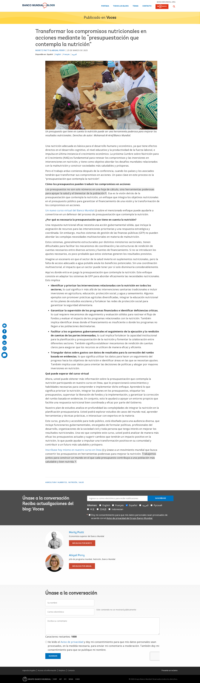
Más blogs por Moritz (82, 543)
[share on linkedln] (4, 343)
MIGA (71, 679)
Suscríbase (160, 498)
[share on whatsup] (4, 348)
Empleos (62, 670)
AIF (60, 679)
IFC (65, 679)
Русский (158, 505)
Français (66, 54)
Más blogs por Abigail (82, 566)
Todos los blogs (121, 6)
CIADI (77, 679)
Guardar (53, 656)
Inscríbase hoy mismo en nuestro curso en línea (73, 449)
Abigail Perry (58, 50)
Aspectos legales (29, 670)
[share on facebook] (4, 331)
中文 (92, 509)
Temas (135, 6)
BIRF (55, 679)
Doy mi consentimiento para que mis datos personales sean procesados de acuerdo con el (129, 516)
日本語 (103, 509)
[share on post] (4, 337)
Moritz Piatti (42, 50)
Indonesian (117, 509)
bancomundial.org (166, 2)
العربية (74, 54)
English (58, 54)
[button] (174, 6)
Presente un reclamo (170, 670)
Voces (111, 18)
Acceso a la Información (47, 670)
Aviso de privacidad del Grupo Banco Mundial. (130, 518)
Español (50, 54)
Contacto (146, 6)
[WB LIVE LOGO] (162, 7)
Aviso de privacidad (72, 642)
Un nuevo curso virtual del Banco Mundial (69, 210)
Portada (105, 6)
